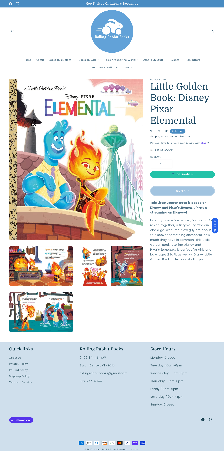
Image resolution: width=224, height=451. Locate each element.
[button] (13, 31)
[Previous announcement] (71, 3)
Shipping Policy (19, 376)
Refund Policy (18, 370)
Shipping (155, 136)
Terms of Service (20, 382)
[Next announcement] (152, 3)
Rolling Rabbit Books (105, 449)
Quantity (155, 157)
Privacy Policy (18, 364)
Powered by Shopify (128, 449)
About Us (15, 358)
